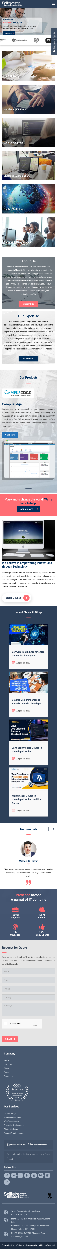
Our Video (13, 598)
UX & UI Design (10, 1113)
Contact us (8, 1076)
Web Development (11, 1121)
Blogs (6, 1068)
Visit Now (10, 434)
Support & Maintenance (14, 1133)
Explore (8, 32)
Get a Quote (26, 509)
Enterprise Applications (13, 1125)
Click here (13, 1159)
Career (6, 1072)
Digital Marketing (11, 1129)
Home (6, 1060)
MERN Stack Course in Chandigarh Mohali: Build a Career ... (26, 799)
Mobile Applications (12, 1117)
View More (28, 304)
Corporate (8, 1064)
